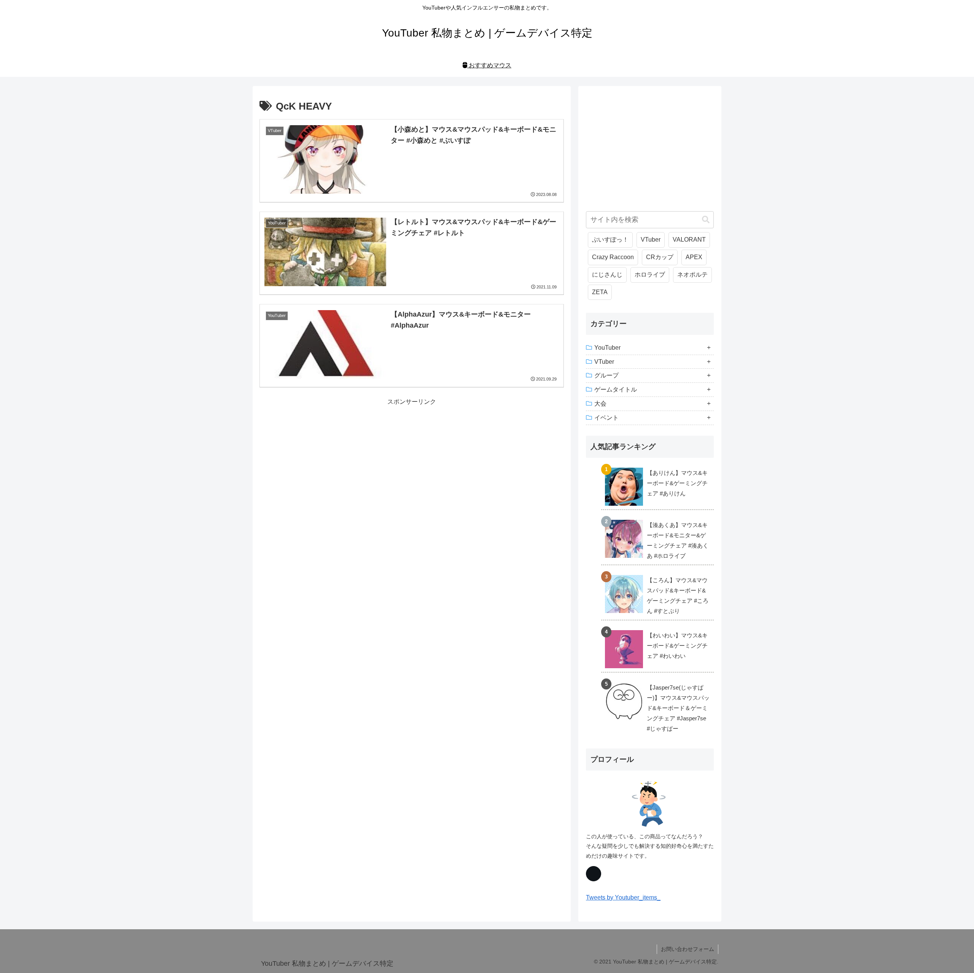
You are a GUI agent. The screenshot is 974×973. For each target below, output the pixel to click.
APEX (694, 257)
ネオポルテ (692, 274)
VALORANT (689, 239)
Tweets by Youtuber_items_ (623, 897)
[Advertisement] (411, 460)
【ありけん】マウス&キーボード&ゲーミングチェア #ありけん (677, 483)
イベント (606, 417)
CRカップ (659, 257)
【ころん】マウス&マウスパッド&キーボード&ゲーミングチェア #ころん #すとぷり (677, 595)
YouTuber (607, 347)
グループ (606, 375)
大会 (600, 403)
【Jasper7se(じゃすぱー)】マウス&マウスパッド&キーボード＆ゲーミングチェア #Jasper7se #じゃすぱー (678, 708)
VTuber (650, 239)
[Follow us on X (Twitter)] (593, 873)
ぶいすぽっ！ (610, 239)
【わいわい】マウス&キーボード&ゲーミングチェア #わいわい (677, 645)
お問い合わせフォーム (687, 949)
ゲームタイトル (615, 389)
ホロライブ (650, 274)
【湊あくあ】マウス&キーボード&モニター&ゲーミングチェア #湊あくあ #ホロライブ (677, 540)
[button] (706, 219)
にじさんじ (607, 274)
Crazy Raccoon (613, 257)
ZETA (600, 292)
